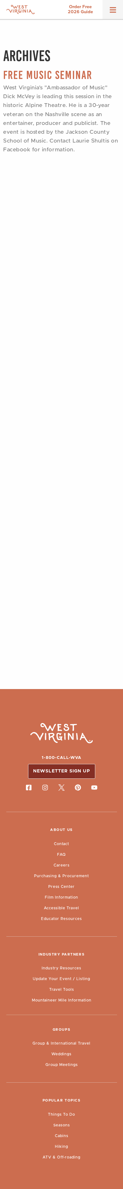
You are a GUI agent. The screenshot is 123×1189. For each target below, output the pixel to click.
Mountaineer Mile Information (61, 1000)
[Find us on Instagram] (45, 787)
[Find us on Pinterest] (78, 787)
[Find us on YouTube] (94, 787)
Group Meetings (61, 1065)
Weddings (61, 1054)
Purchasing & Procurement (61, 876)
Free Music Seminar (47, 75)
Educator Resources (61, 919)
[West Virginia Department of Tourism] (20, 9)
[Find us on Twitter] (61, 787)
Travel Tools (61, 989)
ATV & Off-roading (61, 1157)
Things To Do (61, 1114)
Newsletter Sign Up (61, 771)
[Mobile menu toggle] (113, 11)
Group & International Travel (61, 1043)
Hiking (61, 1146)
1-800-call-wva (61, 758)
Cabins (61, 1136)
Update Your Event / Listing (61, 979)
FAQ (61, 854)
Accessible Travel (61, 908)
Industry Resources (61, 968)
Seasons (61, 1125)
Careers (62, 865)
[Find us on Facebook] (29, 787)
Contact (61, 844)
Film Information (61, 897)
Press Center (61, 887)
